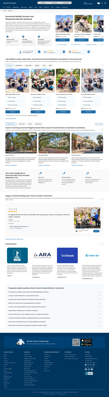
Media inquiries (88, 356)
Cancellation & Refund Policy (56, 392)
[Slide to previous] (56, 27)
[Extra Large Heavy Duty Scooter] (68, 92)
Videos (5, 358)
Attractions (22, 124)
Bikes (40, 7)
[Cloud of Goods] (9, 3)
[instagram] (88, 365)
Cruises (5, 387)
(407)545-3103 (88, 360)
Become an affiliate (69, 356)
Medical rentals (28, 364)
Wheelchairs (16, 7)
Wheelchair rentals (28, 362)
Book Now (62, 40)
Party (36, 7)
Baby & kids (28, 65)
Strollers (46, 358)
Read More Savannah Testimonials (14, 239)
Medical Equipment (49, 362)
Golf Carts (46, 7)
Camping (57, 7)
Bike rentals (27, 368)
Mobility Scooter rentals (30, 358)
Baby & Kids (24, 7)
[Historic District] (21, 153)
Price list (6, 364)
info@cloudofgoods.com (91, 358)
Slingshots (46, 360)
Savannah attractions (29, 379)
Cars (45, 368)
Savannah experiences (29, 385)
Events (5, 385)
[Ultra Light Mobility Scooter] (93, 92)
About (5, 354)
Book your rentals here (11, 165)
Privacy (37, 392)
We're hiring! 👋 (7, 368)
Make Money (66, 3)
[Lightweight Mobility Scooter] (64, 32)
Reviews (6, 360)
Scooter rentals (28, 356)
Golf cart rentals (28, 377)
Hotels (30, 124)
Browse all (46, 370)
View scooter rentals (10, 118)
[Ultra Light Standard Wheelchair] (83, 32)
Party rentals (27, 366)
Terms (33, 392)
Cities (5, 375)
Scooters (8, 7)
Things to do (27, 354)
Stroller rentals (27, 360)
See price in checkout (32, 115)
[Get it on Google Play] (86, 344)
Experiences (38, 124)
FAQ (5, 366)
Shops (5, 370)
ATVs (52, 7)
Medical (30, 7)
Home (4, 10)
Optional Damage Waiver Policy (70, 392)
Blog (5, 356)
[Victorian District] (54, 153)
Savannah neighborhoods (30, 381)
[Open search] (102, 3)
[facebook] (85, 365)
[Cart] (105, 3)
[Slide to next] (103, 27)
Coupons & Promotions (9, 362)
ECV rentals (27, 375)
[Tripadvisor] (93, 365)
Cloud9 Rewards (8, 372)
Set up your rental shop (70, 354)
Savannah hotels (28, 383)
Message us (88, 354)
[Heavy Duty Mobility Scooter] (43, 92)
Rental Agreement (44, 392)
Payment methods (89, 367)
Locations (54, 3)
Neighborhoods (11, 124)
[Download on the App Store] (86, 340)
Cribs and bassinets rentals (30, 372)
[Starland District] (87, 153)
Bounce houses (48, 364)
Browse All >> (65, 7)
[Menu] (4, 7)
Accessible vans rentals (30, 370)
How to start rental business (71, 358)
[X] (90, 365)
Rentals (43, 3)
